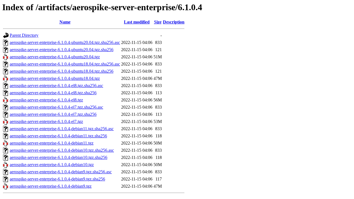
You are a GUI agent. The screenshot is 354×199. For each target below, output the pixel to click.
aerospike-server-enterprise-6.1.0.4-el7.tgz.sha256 (53, 114)
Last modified (137, 22)
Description (173, 22)
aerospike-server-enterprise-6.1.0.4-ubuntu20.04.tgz (55, 56)
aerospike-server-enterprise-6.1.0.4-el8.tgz (46, 100)
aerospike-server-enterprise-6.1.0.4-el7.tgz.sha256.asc (56, 107)
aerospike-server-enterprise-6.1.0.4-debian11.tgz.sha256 (58, 135)
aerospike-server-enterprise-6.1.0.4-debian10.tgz (52, 164)
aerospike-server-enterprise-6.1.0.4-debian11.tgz (51, 143)
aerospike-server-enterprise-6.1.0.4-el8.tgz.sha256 (53, 92)
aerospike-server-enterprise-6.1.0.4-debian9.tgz (51, 186)
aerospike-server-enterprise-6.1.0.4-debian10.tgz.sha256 (58, 157)
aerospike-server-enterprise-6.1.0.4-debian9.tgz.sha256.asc (61, 171)
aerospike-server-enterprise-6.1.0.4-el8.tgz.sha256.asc (56, 85)
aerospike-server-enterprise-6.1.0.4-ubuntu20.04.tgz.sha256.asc (65, 42)
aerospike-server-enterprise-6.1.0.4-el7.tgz (46, 121)
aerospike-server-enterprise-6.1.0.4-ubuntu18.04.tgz (55, 78)
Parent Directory (24, 35)
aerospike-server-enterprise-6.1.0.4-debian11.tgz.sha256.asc (62, 128)
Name (65, 22)
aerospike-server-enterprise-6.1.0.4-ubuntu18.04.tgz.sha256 (61, 71)
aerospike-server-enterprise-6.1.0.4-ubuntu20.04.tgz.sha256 (61, 49)
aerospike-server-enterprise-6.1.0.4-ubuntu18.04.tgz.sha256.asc (65, 64)
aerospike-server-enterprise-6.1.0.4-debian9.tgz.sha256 (57, 179)
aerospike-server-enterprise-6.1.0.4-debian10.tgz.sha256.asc (62, 150)
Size (158, 22)
